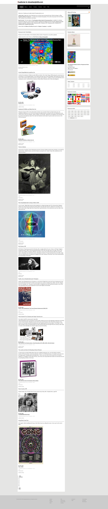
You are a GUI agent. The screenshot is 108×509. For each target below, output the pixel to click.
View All (72, 117)
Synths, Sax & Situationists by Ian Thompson (28, 278)
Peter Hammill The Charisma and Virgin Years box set (30, 316)
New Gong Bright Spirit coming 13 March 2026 (28, 202)
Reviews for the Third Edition (24, 32)
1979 (79, 86)
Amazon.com (21, 103)
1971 (89, 83)
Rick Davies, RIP (22, 246)
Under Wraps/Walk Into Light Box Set (26, 72)
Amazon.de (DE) (37, 22)
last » (20, 488)
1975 (83, 85)
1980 (83, 86)
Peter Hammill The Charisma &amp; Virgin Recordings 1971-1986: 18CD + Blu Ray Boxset (36, 342)
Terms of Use (63, 500)
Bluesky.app (84, 501)
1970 (83, 83)
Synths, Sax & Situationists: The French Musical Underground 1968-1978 (32, 308)
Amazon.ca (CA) (30, 22)
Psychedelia (20, 241)
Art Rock (20, 273)
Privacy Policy (63, 501)
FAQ (48, 6)
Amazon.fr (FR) (44, 22)
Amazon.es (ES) (51, 22)
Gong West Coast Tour (23, 420)
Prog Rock (20, 197)
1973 (74, 85)
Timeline (35, 6)
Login (72, 500)
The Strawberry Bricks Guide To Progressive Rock (42, 20)
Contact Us (73, 499)
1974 (79, 85)
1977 (69, 86)
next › (20, 487)
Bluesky (40, 26)
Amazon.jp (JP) (21, 24)
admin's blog (21, 106)
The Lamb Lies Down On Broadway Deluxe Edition (28, 380)
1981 (89, 86)
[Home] (30, 2)
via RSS (49, 26)
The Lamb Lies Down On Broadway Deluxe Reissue (30, 349)
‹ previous (21, 476)
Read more (20, 68)
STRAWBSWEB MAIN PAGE (24, 414)
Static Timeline (71, 81)
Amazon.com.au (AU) (29, 24)
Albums (25, 6)
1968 (74, 83)
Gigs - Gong (20, 466)
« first (20, 475)
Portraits (40, 6)
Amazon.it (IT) (58, 22)
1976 (89, 85)
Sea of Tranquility (44, 36)
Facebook (44, 26)
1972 (69, 85)
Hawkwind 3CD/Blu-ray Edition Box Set (27, 109)
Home (21, 6)
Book (45, 6)
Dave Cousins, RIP (22, 388)
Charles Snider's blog (23, 67)
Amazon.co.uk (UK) (22, 22)
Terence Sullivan (22, 146)
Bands (30, 6)
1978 (74, 86)
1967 (69, 83)
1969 (79, 83)
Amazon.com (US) (59, 21)
